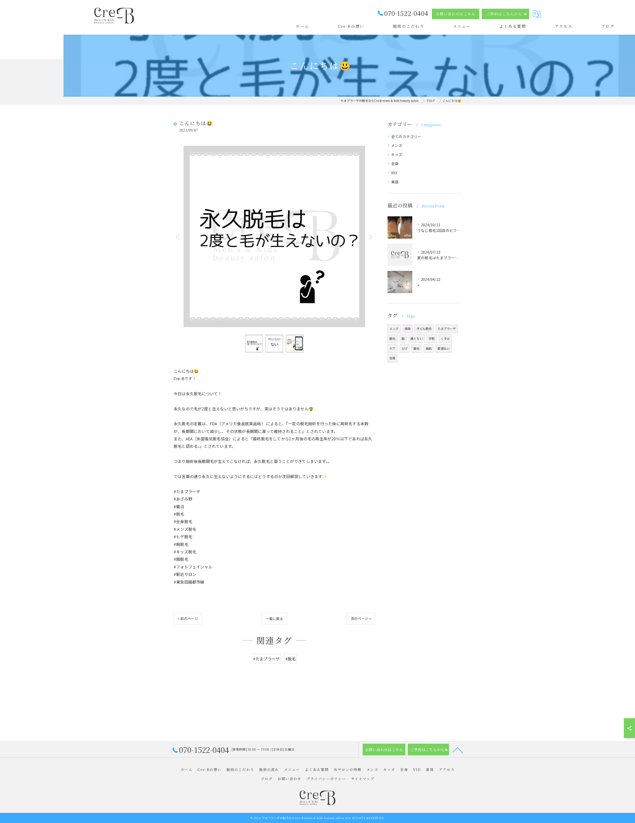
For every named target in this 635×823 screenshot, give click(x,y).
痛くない (417, 338)
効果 (392, 358)
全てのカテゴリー (406, 136)
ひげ (405, 348)
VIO (394, 172)
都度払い (444, 348)
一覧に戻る (274, 618)
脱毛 (392, 338)
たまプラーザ (447, 328)
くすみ (445, 338)
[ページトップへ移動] (458, 750)
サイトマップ (362, 778)
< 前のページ (188, 618)
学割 (432, 338)
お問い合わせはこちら (456, 13)
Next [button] (370, 236)
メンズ (397, 145)
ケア (392, 348)
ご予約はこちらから (504, 13)
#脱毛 (290, 659)
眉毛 (416, 348)
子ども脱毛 (424, 328)
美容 (395, 181)
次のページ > (361, 618)
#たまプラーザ (266, 659)
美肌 (429, 348)
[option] (274, 236)
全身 (395, 163)
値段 (408, 328)
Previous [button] (179, 236)
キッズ (397, 154)
